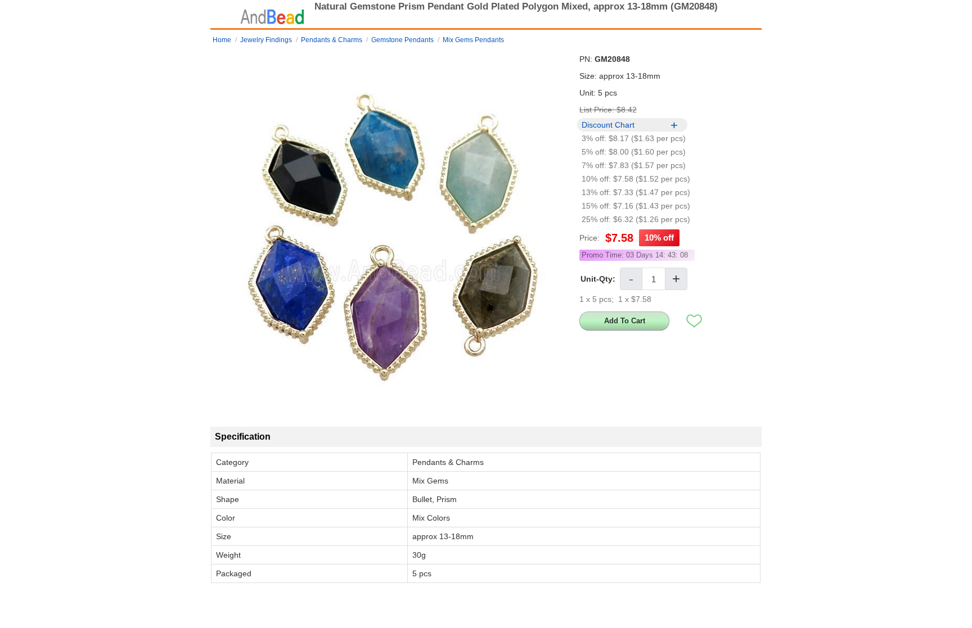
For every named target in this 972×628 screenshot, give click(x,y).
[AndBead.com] (272, 14)
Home (222, 40)
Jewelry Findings (266, 40)
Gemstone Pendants (402, 40)
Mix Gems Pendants (473, 40)
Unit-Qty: (597, 278)
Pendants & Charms (331, 40)
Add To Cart (624, 321)
